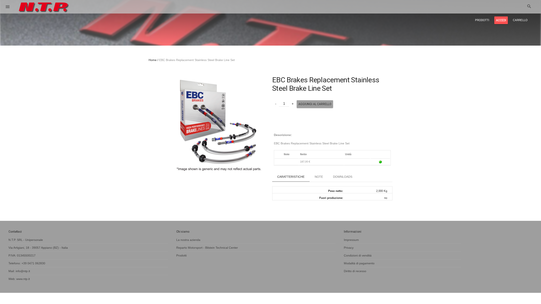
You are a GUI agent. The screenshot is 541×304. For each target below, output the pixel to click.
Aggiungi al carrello (314, 104)
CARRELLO (520, 20)
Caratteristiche (291, 176)
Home (153, 60)
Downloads (342, 176)
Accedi (501, 20)
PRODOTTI (482, 20)
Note (319, 176)
